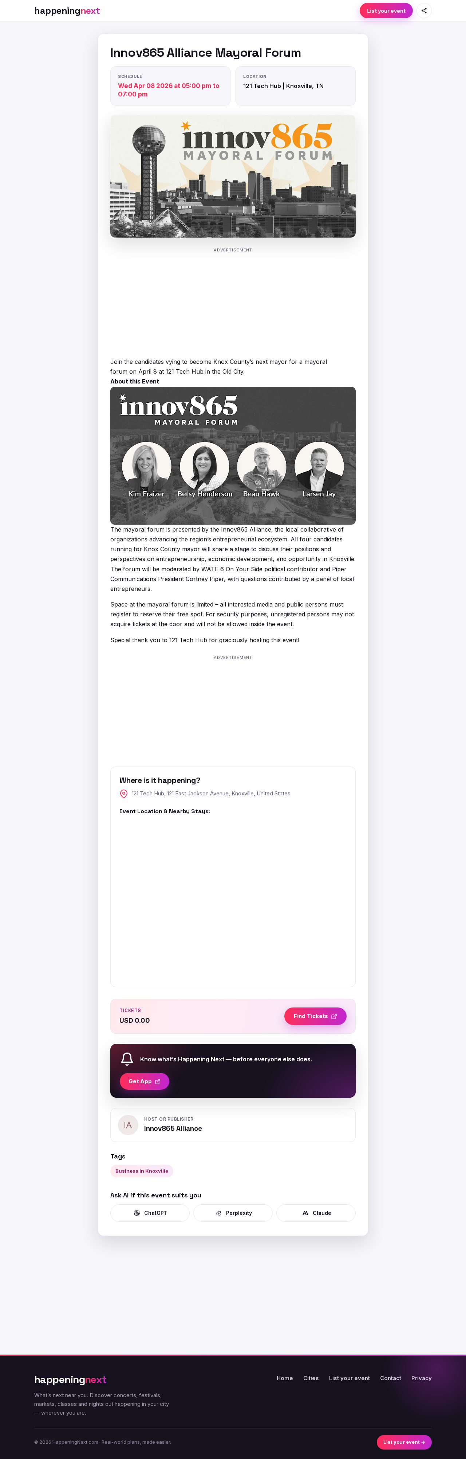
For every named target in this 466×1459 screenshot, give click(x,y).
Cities (311, 1378)
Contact (390, 1378)
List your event (386, 11)
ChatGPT (155, 1213)
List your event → (404, 1442)
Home (285, 1378)
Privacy (421, 1378)
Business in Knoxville (141, 1171)
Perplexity (239, 1213)
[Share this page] (424, 10)
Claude (322, 1213)
